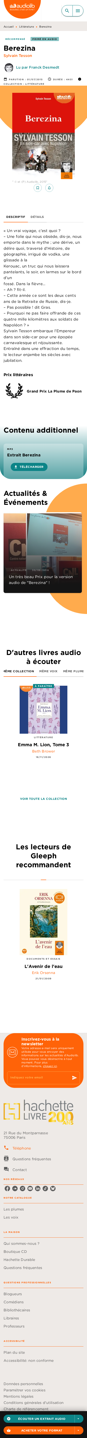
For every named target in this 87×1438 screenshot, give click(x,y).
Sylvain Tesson (18, 55)
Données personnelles (23, 1384)
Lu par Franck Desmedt (37, 67)
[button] (43, 1419)
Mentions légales (18, 1396)
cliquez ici (50, 1066)
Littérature (26, 26)
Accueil (9, 26)
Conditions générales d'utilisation (34, 1402)
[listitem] (7, 1188)
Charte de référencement (26, 1409)
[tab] (16, 217)
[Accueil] (22, 10)
